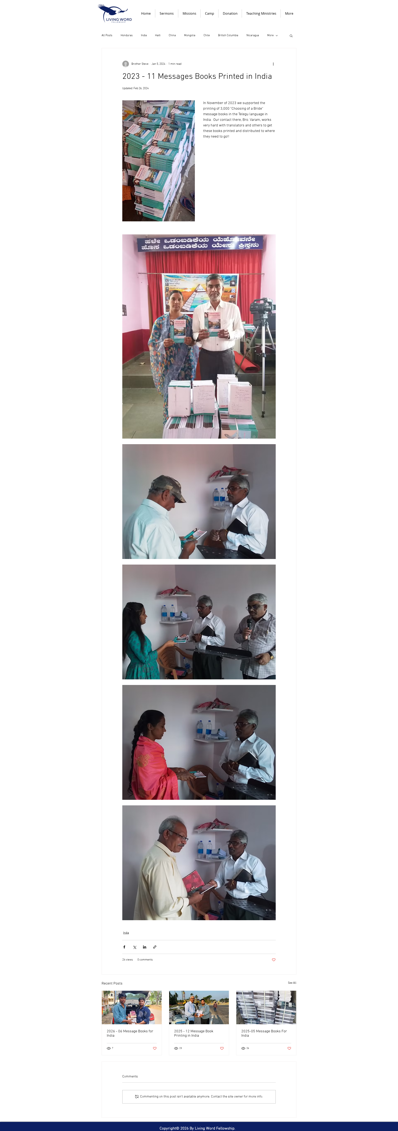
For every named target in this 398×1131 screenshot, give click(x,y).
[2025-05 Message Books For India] (266, 1007)
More (270, 35)
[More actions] (273, 63)
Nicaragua (252, 35)
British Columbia (228, 35)
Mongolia (189, 35)
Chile (207, 35)
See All (292, 983)
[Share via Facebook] (124, 947)
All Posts (107, 35)
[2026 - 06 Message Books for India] (132, 1007)
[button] (291, 35)
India (144, 35)
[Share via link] (155, 947)
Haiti (157, 35)
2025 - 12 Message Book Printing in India (193, 1033)
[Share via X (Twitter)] (134, 947)
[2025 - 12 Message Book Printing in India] (199, 1007)
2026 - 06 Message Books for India (130, 1033)
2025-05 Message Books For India (264, 1033)
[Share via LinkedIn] (145, 947)
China (172, 35)
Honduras (127, 35)
